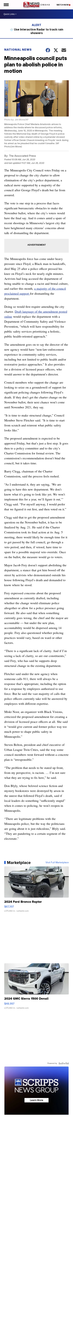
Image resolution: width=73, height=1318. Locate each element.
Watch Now (63, 5)
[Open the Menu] (6, 4)
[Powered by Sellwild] (63, 1063)
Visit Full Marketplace (57, 862)
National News (18, 49)
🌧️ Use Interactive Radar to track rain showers (36, 31)
